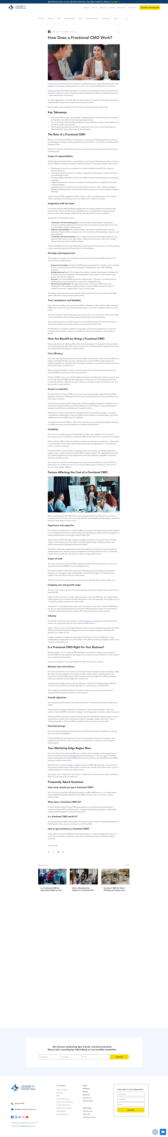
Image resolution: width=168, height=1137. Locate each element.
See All (127, 865)
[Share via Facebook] (49, 852)
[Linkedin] (19, 1117)
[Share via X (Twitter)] (53, 852)
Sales (80, 18)
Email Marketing (69, 18)
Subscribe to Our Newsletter (130, 1089)
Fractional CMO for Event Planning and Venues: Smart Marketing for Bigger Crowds (115, 889)
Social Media (106, 18)
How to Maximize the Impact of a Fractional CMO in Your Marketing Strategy (83, 889)
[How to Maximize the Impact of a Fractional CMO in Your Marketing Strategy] (84, 876)
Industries (86, 1089)
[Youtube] (27, 1117)
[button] (150, 7)
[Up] (155, 1132)
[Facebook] (12, 1117)
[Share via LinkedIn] (58, 852)
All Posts (41, 18)
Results (85, 1092)
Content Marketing (63, 1105)
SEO (58, 18)
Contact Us (87, 1098)
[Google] (16, 1117)
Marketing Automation (64, 1108)
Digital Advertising (92, 18)
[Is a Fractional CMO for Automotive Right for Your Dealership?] (52, 876)
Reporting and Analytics (64, 1102)
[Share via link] (63, 852)
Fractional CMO (53, 845)
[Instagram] (23, 1117)
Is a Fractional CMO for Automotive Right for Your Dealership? (51, 889)
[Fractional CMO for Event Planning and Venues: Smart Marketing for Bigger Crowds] (115, 876)
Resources (86, 1095)
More (115, 18)
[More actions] (118, 32)
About (85, 1085)
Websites (50, 18)
